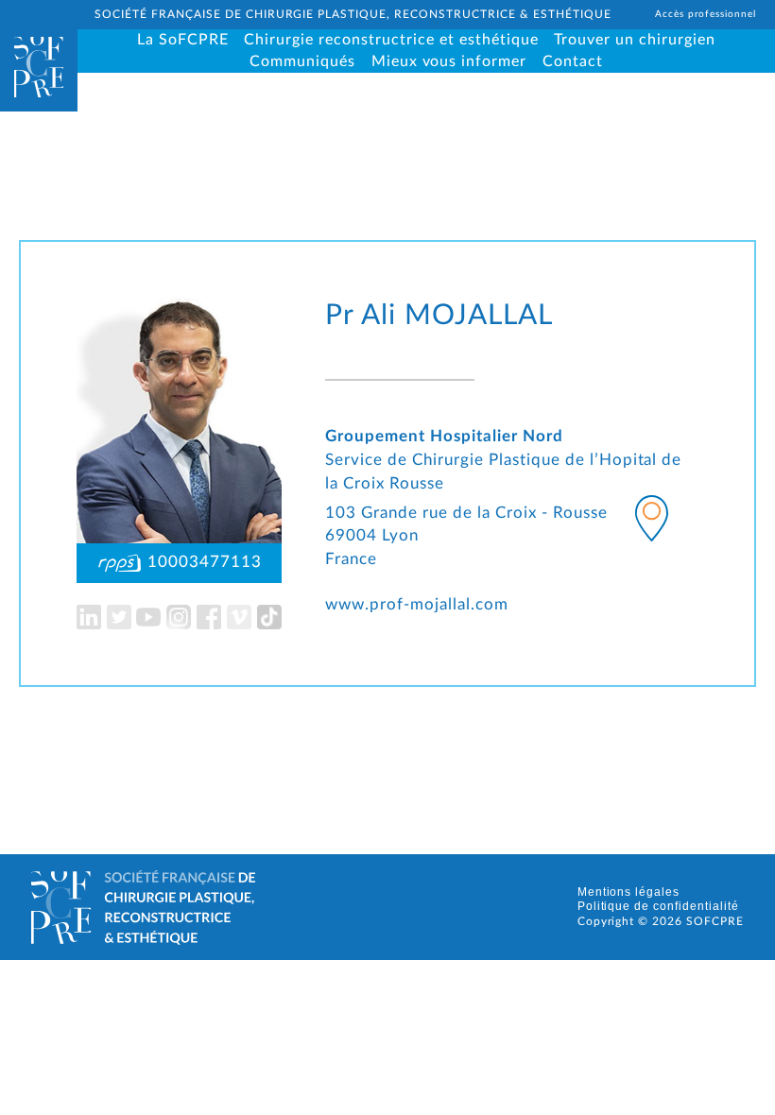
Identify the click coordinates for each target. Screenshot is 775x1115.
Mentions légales (628, 892)
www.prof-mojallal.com (416, 604)
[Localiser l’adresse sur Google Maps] (651, 522)
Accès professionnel (706, 14)
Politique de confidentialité (658, 906)
